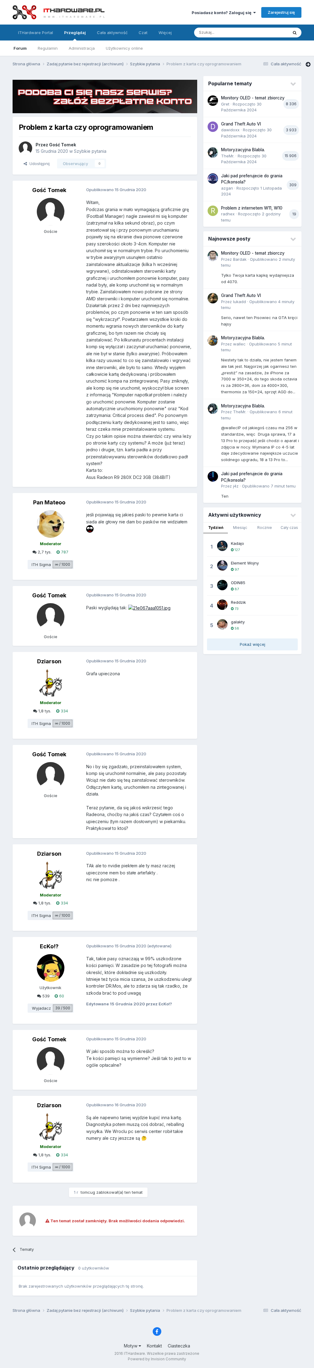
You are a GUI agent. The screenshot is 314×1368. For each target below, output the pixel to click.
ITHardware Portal (35, 32)
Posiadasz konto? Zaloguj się (222, 12)
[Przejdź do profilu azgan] (213, 178)
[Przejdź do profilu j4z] (213, 476)
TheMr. (227, 155)
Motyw (131, 1345)
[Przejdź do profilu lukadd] (213, 298)
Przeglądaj (75, 32)
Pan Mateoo (49, 502)
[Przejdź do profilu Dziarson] (50, 683)
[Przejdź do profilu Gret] (213, 100)
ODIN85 (238, 582)
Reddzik (238, 602)
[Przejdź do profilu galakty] (222, 624)
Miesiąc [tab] (240, 527)
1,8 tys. (44, 710)
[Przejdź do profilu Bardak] (213, 256)
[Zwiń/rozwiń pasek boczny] (308, 64)
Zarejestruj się (281, 12)
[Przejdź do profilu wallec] (213, 340)
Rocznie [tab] (264, 527)
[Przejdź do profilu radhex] (213, 211)
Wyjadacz (41, 1008)
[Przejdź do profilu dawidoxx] (213, 126)
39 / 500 (62, 1008)
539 (45, 995)
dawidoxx (230, 129)
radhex (228, 213)
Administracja (82, 48)
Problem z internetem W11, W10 (251, 208)
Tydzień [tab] (215, 527)
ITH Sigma (41, 564)
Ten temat (270, 32)
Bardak (240, 259)
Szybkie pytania (90, 151)
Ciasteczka (179, 1345)
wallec (239, 343)
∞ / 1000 (62, 564)
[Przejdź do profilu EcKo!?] (50, 968)
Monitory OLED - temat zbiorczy (253, 97)
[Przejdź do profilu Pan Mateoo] (50, 524)
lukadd (239, 301)
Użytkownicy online (124, 48)
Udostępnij (38, 163)
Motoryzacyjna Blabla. (243, 149)
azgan (227, 188)
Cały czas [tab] (289, 527)
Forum (20, 48)
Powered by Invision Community (157, 1359)
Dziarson (49, 661)
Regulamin (48, 48)
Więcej (165, 32)
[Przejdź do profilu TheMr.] (213, 152)
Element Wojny (245, 563)
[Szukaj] (294, 32)
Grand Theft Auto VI (241, 123)
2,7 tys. (44, 551)
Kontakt (154, 1345)
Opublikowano (269, 486)
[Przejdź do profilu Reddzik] (222, 604)
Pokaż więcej (252, 644)
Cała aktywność (112, 32)
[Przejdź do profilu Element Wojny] (222, 565)
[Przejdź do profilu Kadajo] (222, 546)
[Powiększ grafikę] (149, 607)
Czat (143, 32)
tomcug (88, 1192)
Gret (225, 104)
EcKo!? (49, 946)
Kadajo (237, 543)
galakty (238, 621)
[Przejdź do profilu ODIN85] (222, 585)
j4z (236, 486)
